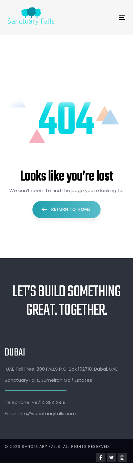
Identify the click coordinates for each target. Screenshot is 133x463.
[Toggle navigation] (94, 17)
